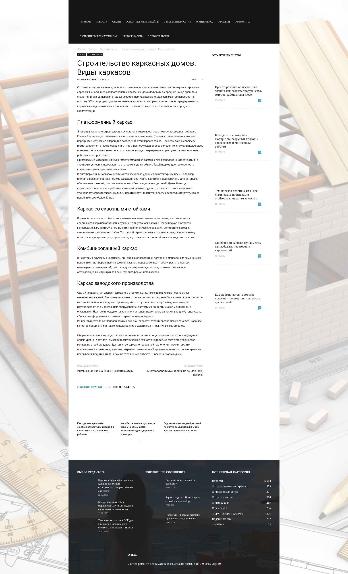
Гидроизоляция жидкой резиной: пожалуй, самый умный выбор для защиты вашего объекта (182, 427)
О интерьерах (204, 21)
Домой (81, 49)
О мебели (224, 21)
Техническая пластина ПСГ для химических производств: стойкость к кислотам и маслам (236, 194)
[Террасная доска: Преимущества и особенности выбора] (154, 502)
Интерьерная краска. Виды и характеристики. (105, 371)
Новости (101, 21)
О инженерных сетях (177, 21)
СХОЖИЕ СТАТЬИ (89, 387)
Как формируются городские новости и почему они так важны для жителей (237, 298)
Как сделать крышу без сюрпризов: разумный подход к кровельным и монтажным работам (236, 140)
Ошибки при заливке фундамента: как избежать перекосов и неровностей (238, 246)
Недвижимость (132, 36)
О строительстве (158, 36)
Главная (85, 21)
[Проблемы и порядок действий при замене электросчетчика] (154, 519)
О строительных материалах (98, 36)
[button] (266, 21)
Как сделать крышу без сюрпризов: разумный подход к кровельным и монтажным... (115, 506)
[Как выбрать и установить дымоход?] (154, 484)
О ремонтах (242, 21)
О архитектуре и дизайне (142, 21)
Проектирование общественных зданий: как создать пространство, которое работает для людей (238, 90)
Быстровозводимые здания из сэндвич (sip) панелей (175, 372)
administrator (88, 79)
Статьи (116, 21)
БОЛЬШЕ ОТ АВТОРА (120, 387)
